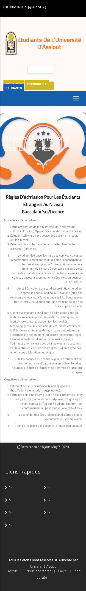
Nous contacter (39, 571)
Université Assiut (43, 566)
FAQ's (62, 571)
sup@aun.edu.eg (35, 7)
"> (10, 487)
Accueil (43, 163)
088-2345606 (11, 7)
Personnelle (37, 84)
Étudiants (14, 88)
